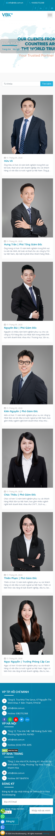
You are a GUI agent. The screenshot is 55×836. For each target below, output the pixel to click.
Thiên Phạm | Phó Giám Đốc (20, 578)
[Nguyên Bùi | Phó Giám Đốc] (27, 291)
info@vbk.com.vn (16, 708)
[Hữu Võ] (27, 124)
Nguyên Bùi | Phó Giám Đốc (20, 327)
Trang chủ (6, 49)
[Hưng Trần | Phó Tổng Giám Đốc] (27, 207)
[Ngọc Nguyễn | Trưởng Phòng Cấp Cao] (27, 624)
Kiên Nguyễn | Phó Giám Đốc (21, 411)
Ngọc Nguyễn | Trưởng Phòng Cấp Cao (27, 661)
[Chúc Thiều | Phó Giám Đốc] (27, 457)
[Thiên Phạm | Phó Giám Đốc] (27, 541)
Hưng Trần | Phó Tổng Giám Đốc (23, 244)
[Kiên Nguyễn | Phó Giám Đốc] (27, 374)
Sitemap (46, 833)
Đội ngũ (16, 49)
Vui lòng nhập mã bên (13, 808)
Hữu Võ (8, 160)
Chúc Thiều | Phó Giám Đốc (20, 494)
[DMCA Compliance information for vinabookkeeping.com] (10, 750)
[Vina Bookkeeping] (7, 15)
